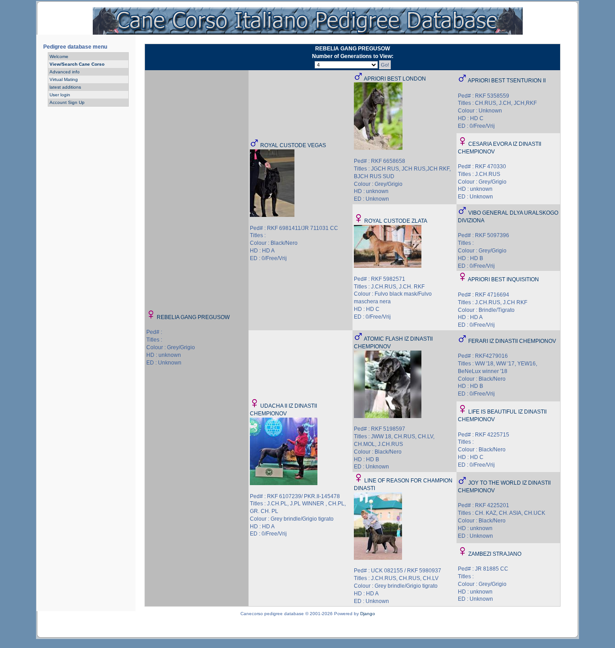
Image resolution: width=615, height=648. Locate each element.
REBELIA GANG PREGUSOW (193, 317)
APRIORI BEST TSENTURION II (507, 80)
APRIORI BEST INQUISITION (503, 279)
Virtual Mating (64, 79)
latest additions (65, 87)
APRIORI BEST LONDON (395, 79)
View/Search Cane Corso (77, 64)
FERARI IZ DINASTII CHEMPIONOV (512, 341)
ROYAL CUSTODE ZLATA (395, 221)
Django (367, 613)
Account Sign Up (67, 102)
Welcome (59, 56)
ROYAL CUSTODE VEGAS (293, 145)
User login (60, 94)
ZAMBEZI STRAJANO (494, 554)
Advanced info (65, 71)
